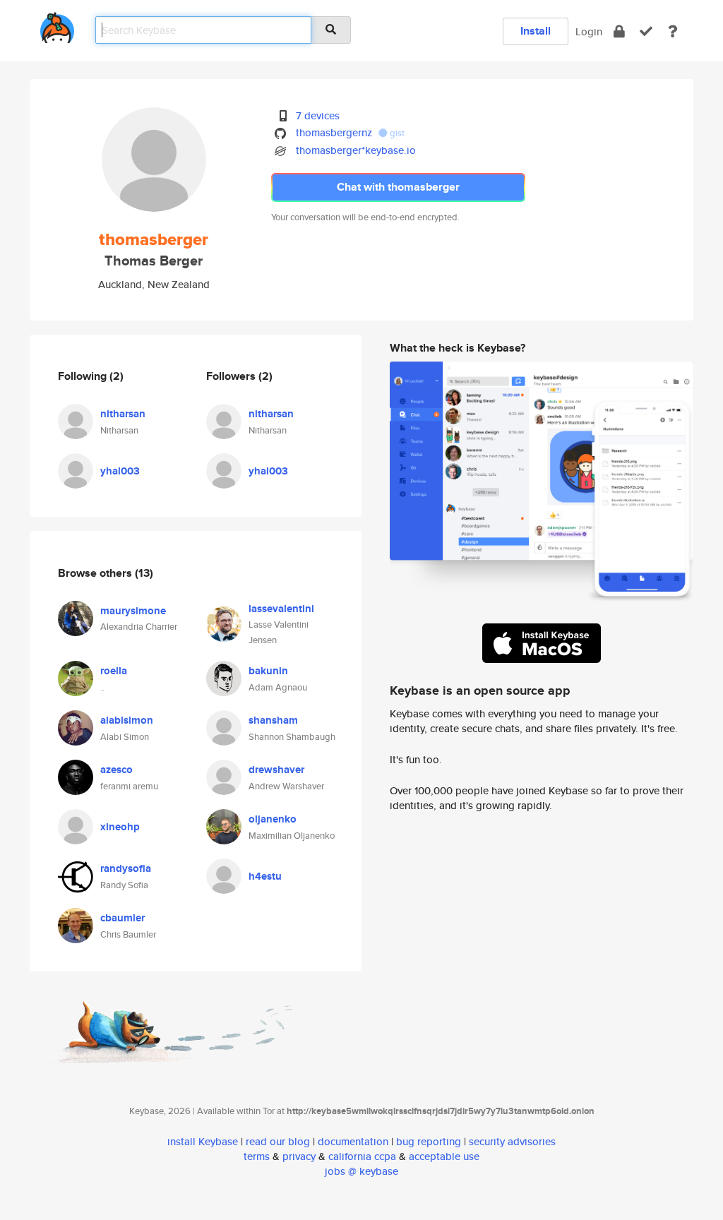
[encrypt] (619, 31)
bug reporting (428, 1141)
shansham (273, 720)
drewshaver (276, 769)
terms (257, 1156)
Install (535, 31)
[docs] (673, 31)
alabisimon (126, 720)
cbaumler (122, 918)
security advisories (512, 1141)
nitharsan (122, 413)
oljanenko (273, 819)
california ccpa (362, 1156)
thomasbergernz (334, 132)
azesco (116, 769)
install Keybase (202, 1141)
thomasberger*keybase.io (356, 150)
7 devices (318, 115)
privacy (299, 1156)
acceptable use (444, 1156)
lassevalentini (281, 608)
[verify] (646, 31)
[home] (57, 25)
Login (588, 31)
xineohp (120, 827)
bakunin (268, 670)
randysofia (125, 868)
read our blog (278, 1141)
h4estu (265, 876)
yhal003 (120, 471)
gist (396, 133)
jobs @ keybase (361, 1171)
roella (113, 670)
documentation (353, 1141)
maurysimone (133, 610)
